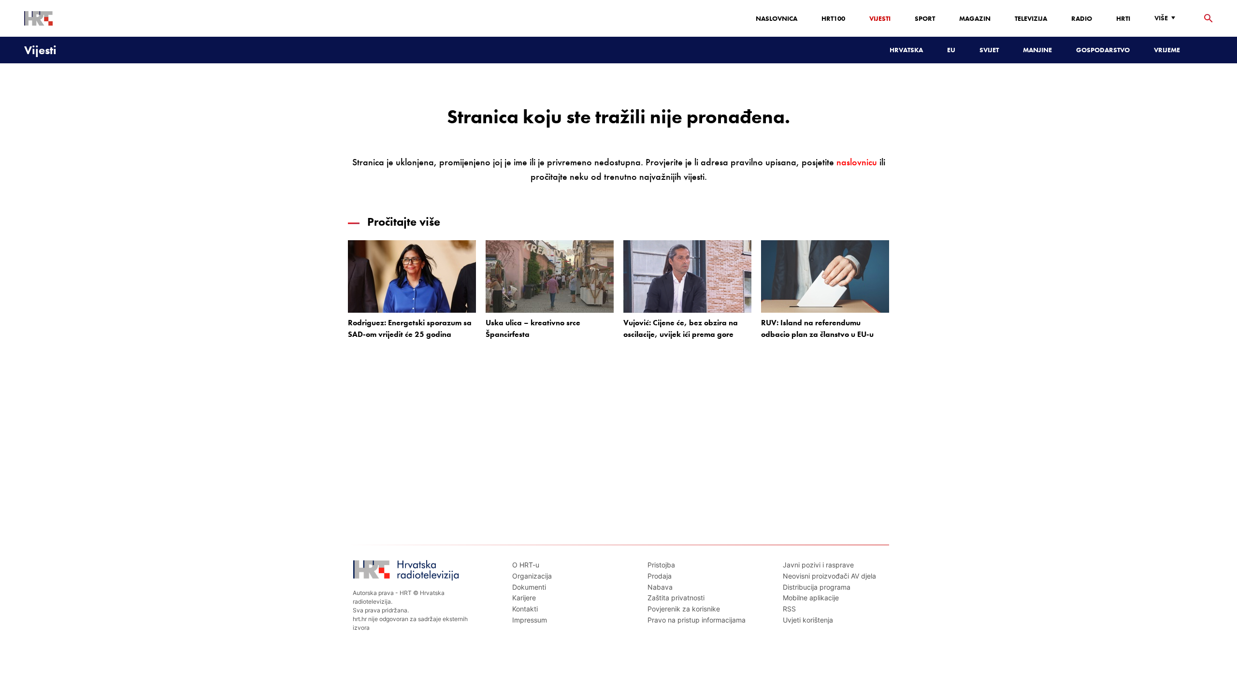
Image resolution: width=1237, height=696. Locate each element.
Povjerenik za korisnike (683, 609)
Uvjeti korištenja (808, 620)
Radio (1081, 18)
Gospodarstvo (1103, 49)
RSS (789, 609)
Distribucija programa (816, 587)
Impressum (529, 620)
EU (951, 49)
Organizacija (532, 576)
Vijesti (880, 18)
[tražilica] (1208, 19)
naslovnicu (856, 162)
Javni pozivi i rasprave (818, 565)
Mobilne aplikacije (811, 598)
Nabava (660, 587)
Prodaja (659, 576)
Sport (925, 18)
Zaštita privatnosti (676, 598)
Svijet (989, 49)
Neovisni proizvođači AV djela (829, 576)
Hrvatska (906, 49)
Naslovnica (776, 18)
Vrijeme (1167, 49)
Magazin (975, 18)
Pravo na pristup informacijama (696, 620)
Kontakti (525, 609)
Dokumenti (529, 587)
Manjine (1037, 49)
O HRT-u (525, 565)
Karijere (524, 598)
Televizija (1031, 18)
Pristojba (661, 565)
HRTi (1123, 18)
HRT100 (833, 18)
